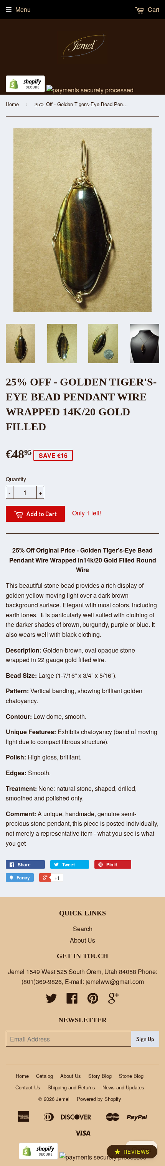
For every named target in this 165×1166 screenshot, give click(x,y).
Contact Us (27, 1087)
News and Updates (123, 1087)
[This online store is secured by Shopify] (25, 89)
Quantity (16, 479)
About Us (82, 940)
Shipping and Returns (71, 1087)
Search (82, 928)
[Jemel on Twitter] (51, 1000)
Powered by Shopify (99, 1098)
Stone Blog (131, 1075)
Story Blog (100, 1075)
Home (12, 104)
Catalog (44, 1075)
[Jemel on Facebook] (72, 1000)
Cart (152, 9)
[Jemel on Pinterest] (93, 1000)
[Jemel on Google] (113, 1000)
